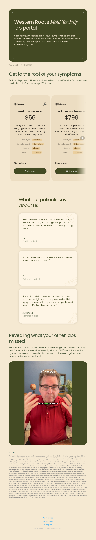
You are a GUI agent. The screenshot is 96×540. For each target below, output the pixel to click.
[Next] (82, 138)
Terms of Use (48, 518)
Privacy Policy (48, 521)
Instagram (48, 525)
